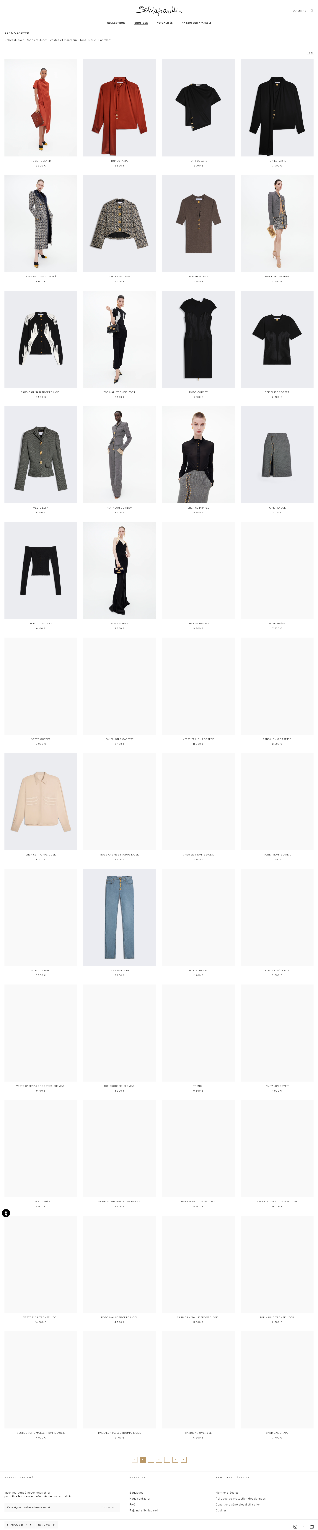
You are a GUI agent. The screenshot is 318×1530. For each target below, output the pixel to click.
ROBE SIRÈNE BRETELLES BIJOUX (119, 1202)
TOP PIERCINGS (198, 276)
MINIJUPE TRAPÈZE (277, 276)
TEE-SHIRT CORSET (277, 392)
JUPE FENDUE (277, 508)
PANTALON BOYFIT (277, 1086)
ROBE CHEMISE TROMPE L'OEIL (119, 855)
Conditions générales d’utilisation (238, 1504)
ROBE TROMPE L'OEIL (277, 855)
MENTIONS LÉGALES (233, 1478)
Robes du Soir (14, 40)
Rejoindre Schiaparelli (144, 1510)
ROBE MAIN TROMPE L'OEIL (198, 1202)
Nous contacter (140, 1499)
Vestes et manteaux (63, 40)
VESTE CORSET (40, 739)
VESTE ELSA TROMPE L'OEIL (40, 1317)
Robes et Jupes (37, 40)
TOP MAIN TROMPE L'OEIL (120, 392)
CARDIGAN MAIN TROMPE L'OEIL (41, 392)
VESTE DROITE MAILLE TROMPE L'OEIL (41, 1433)
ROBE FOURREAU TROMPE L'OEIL (277, 1202)
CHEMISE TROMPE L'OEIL (40, 855)
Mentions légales (227, 1493)
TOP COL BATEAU (41, 623)
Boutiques (136, 1493)
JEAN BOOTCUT (119, 970)
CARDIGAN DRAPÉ (277, 1433)
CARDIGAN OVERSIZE (198, 1433)
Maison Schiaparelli (196, 23)
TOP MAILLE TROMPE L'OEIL (277, 1317)
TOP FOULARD (198, 161)
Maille (92, 40)
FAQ (132, 1504)
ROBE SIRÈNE (119, 623)
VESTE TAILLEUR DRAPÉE (198, 739)
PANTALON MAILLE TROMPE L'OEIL (119, 1433)
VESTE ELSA (40, 508)
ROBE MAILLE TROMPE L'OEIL (119, 1317)
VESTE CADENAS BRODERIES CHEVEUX (40, 1086)
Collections (116, 23)
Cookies (221, 1510)
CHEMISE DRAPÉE (198, 508)
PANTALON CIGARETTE (120, 739)
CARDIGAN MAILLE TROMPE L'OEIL (198, 1317)
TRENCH (198, 1086)
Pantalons (105, 40)
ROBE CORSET (198, 392)
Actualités (165, 23)
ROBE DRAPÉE (41, 1202)
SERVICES (137, 1478)
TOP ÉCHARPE (119, 161)
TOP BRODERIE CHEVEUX (120, 1086)
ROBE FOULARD (41, 161)
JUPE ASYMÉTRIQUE (277, 970)
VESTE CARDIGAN (120, 276)
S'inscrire (109, 1507)
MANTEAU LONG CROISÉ (41, 276)
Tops (83, 40)
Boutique (141, 23)
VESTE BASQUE (41, 970)
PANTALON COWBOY (120, 508)
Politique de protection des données (241, 1499)
